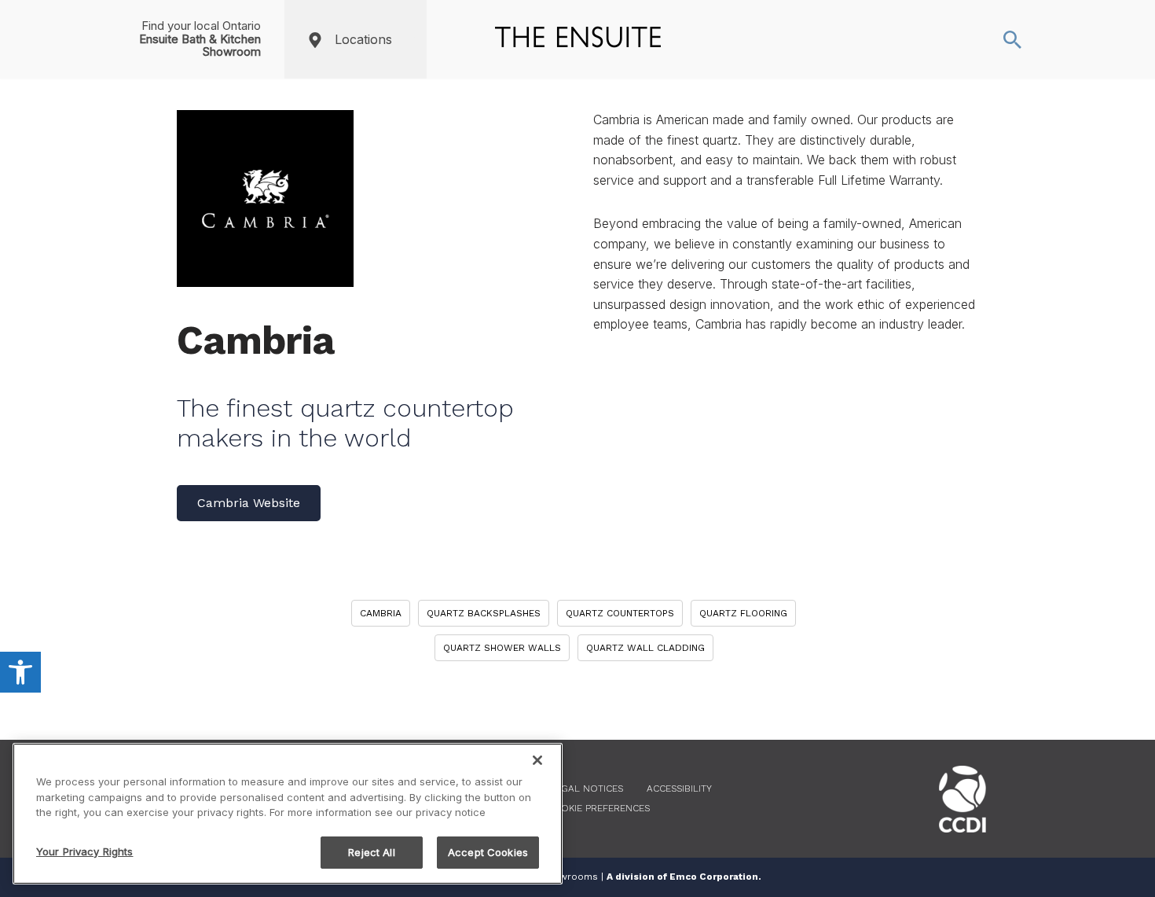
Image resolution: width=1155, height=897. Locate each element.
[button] (412, 39)
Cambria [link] (381, 613)
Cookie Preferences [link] (598, 808)
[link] (20, 672)
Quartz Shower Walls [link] (502, 647)
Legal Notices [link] (586, 788)
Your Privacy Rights (84, 850)
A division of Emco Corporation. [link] (684, 876)
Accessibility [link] (679, 788)
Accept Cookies (488, 851)
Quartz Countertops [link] (620, 613)
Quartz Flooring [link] (743, 613)
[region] (288, 813)
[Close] (537, 760)
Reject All (371, 851)
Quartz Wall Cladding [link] (645, 647)
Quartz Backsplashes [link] (484, 613)
